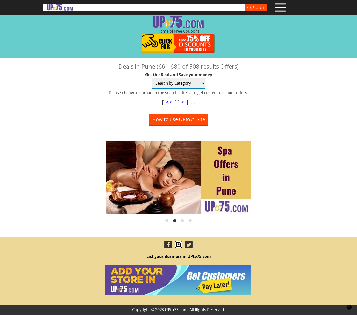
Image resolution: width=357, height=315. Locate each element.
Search (258, 7)
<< (169, 102)
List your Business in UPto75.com (178, 256)
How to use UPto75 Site (178, 119)
